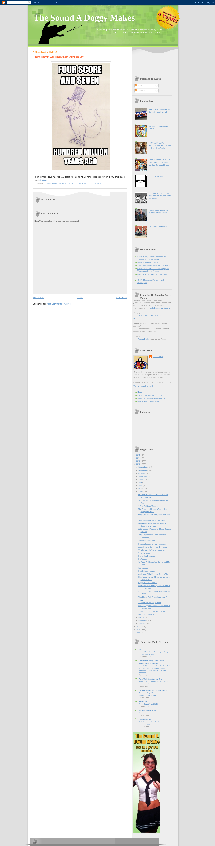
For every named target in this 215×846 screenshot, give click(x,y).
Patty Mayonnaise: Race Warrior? (152, 535)
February (142, 620)
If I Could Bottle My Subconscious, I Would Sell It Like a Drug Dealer (160, 145)
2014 (138, 458)
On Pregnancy (144, 538)
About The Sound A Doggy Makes (151, 398)
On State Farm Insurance (159, 227)
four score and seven (87, 183)
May (140, 489)
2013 (138, 461)
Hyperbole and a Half (148, 710)
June (140, 486)
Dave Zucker (158, 357)
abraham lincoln (50, 183)
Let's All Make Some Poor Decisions (152, 547)
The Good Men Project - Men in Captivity (153, 265)
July (140, 483)
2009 (138, 633)
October (142, 473)
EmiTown (143, 702)
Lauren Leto (143, 316)
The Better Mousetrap (147, 614)
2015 (138, 455)
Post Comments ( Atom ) (58, 304)
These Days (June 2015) (148, 704)
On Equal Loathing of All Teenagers (152, 544)
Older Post (121, 297)
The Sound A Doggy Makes (84, 17)
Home (80, 297)
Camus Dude (143, 339)
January (142, 623)
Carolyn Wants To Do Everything (153, 690)
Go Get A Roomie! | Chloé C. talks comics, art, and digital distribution (160, 195)
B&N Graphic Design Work (148, 401)
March (141, 617)
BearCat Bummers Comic (147, 262)
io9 (140, 649)
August (141, 479)
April (140, 492)
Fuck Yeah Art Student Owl (150, 679)
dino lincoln (63, 183)
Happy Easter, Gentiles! (147, 583)
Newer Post (38, 297)
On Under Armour (156, 176)
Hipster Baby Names (146, 541)
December (142, 467)
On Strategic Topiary (146, 571)
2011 (138, 626)
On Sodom (142, 559)
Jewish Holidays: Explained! (149, 603)
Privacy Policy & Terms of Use (149, 395)
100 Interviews (145, 719)
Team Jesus (143, 568)
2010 (138, 630)
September (143, 476)
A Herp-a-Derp (144, 553)
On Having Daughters (147, 556)
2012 (138, 464)
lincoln (99, 183)
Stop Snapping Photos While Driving (152, 520)
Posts (139, 86)
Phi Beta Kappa (159, 308)
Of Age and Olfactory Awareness (151, 611)
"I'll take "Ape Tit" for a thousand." (151, 550)
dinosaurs (73, 183)
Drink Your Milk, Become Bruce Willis (153, 574)
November (142, 470)
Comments (142, 91)
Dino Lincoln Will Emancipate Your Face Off (59, 56)
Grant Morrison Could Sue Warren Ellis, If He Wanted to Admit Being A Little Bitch (159, 162)
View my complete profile (143, 386)
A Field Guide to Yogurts (148, 506)
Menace (142, 713)
